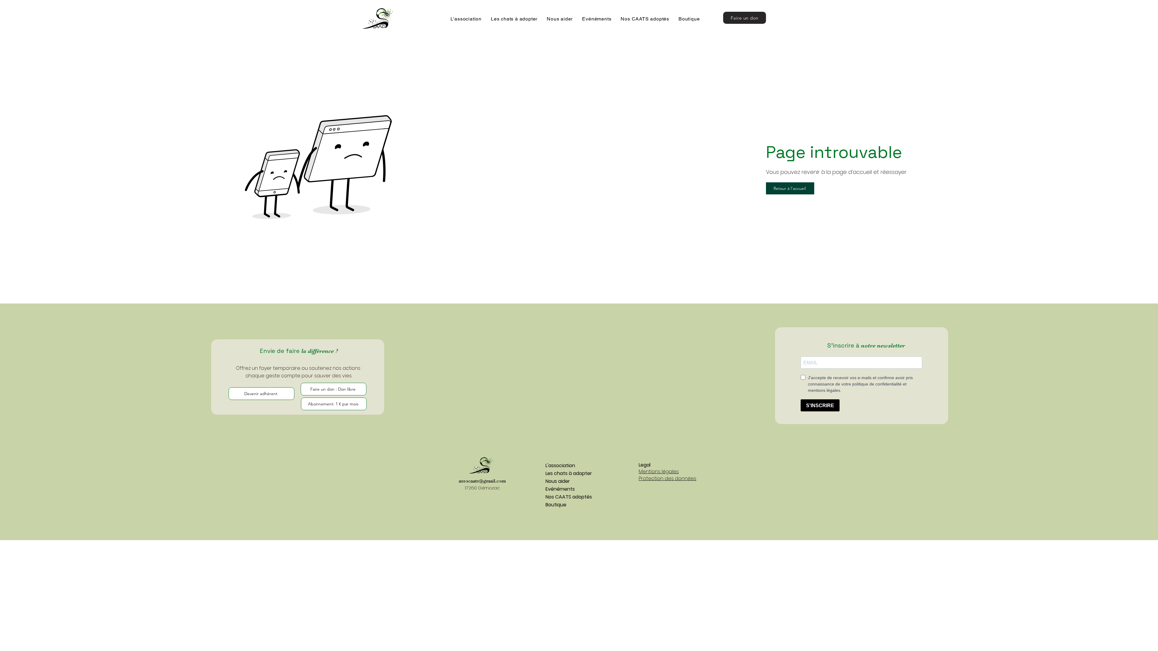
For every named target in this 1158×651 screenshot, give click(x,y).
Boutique (556, 504)
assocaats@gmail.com (482, 481)
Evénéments (560, 489)
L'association (560, 465)
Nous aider (558, 481)
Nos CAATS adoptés (567, 496)
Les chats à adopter (567, 473)
